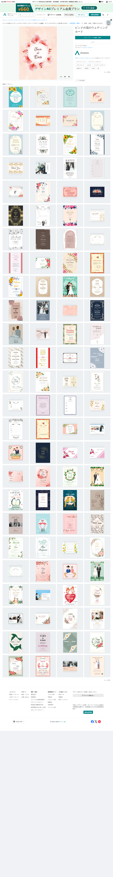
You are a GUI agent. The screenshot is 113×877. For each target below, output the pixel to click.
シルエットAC (52, 699)
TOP (76, 58)
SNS (102, 1)
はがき (89, 65)
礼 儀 (93, 68)
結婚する (79, 68)
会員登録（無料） (75, 23)
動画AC (50, 702)
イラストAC (51, 694)
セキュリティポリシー (37, 710)
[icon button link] (103, 14)
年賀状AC (50, 704)
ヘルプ (110, 1)
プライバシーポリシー (37, 702)
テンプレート (40, 14)
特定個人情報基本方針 (37, 704)
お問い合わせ (25, 697)
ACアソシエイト (63, 699)
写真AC (50, 697)
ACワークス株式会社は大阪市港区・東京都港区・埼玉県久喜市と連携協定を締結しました (57, 1)
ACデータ (61, 694)
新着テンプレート (14, 694)
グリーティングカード (94, 61)
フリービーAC (52, 707)
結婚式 (86, 68)
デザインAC (62, 721)
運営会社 (33, 694)
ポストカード (80, 65)
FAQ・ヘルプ (25, 694)
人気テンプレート (14, 697)
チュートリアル (13, 699)
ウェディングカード (87, 47)
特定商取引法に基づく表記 (38, 707)
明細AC (61, 697)
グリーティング (81, 61)
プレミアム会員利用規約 (37, 699)
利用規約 (33, 697)
